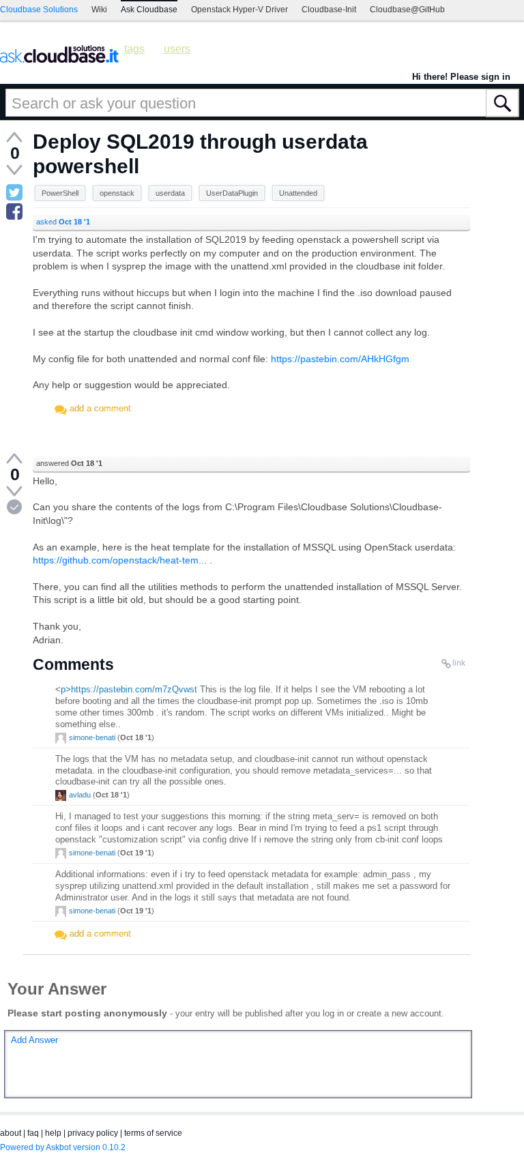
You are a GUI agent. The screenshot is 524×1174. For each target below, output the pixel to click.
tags (134, 49)
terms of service (153, 1133)
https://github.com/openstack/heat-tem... (120, 560)
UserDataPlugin (232, 193)
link (458, 663)
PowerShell (60, 193)
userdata (170, 193)
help (53, 1133)
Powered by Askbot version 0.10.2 (63, 1147)
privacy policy (93, 1133)
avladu (80, 795)
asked (63, 222)
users (177, 49)
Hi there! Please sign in (461, 77)
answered (69, 463)
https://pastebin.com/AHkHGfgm (340, 358)
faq (33, 1133)
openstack (117, 193)
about (10, 1133)
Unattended (298, 193)
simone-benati (92, 737)
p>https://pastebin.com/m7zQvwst (129, 689)
